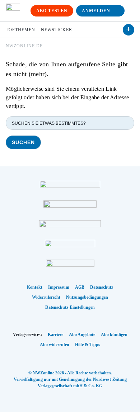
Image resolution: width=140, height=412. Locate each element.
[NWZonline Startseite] (13, 11)
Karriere (55, 334)
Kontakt (34, 287)
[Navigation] (130, 10)
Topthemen (20, 29)
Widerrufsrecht (46, 297)
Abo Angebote (82, 334)
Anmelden (96, 10)
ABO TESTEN (51, 10)
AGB (79, 287)
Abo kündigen (114, 334)
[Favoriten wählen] (128, 29)
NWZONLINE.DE (24, 45)
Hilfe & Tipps (87, 344)
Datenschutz (101, 287)
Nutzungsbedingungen (87, 297)
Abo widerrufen (54, 344)
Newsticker (56, 29)
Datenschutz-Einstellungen (70, 307)
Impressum (58, 287)
